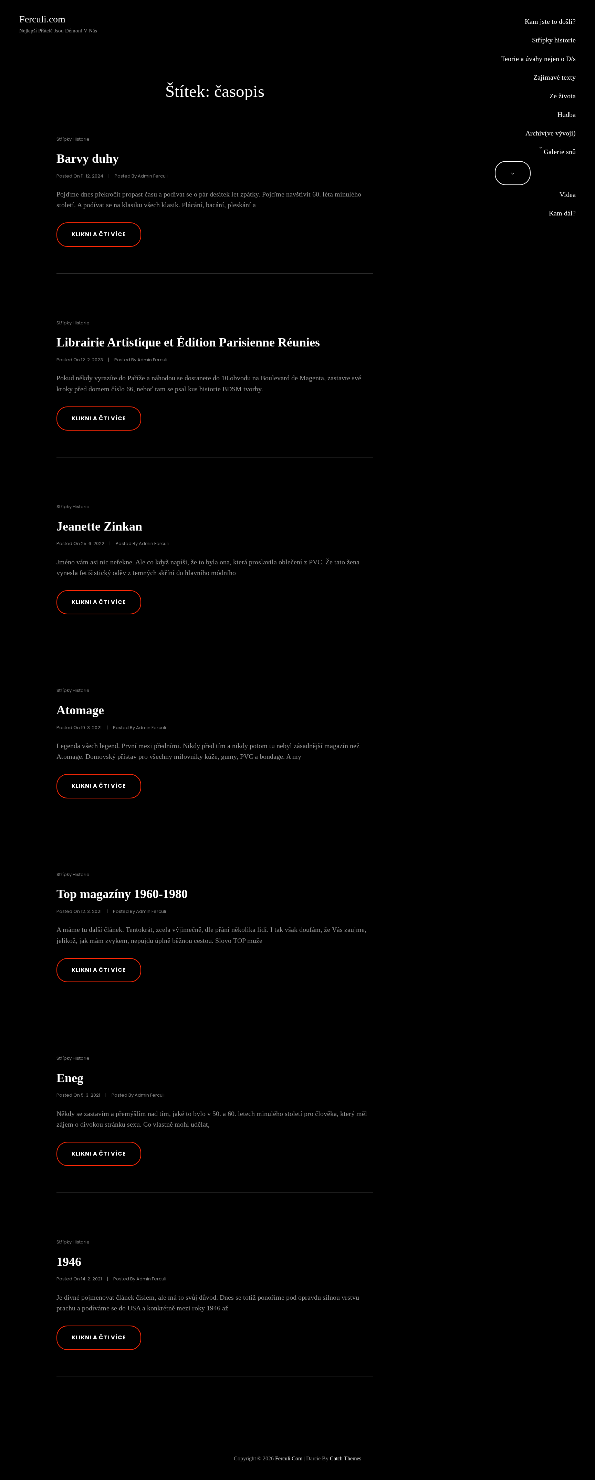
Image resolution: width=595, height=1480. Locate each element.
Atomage (80, 710)
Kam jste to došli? (550, 21)
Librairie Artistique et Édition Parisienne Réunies (188, 342)
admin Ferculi (153, 176)
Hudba (566, 114)
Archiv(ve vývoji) (550, 133)
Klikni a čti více (106, 237)
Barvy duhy (87, 158)
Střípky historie (554, 40)
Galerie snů (560, 151)
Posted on (79, 176)
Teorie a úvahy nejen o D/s (538, 58)
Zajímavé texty (554, 77)
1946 (68, 1262)
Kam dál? (562, 213)
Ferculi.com (42, 19)
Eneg (69, 1078)
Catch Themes (345, 1458)
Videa (568, 194)
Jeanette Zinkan (99, 526)
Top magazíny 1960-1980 (122, 894)
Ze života (563, 96)
